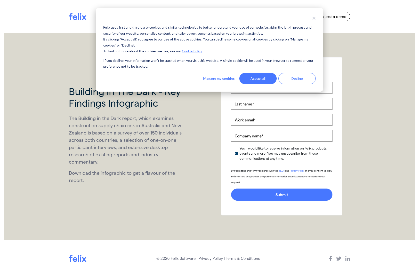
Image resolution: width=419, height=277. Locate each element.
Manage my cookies (219, 78)
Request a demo (331, 16)
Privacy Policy (297, 170)
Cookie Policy (192, 51)
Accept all (258, 78)
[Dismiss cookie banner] (314, 18)
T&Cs (282, 170)
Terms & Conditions (243, 258)
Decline (297, 78)
